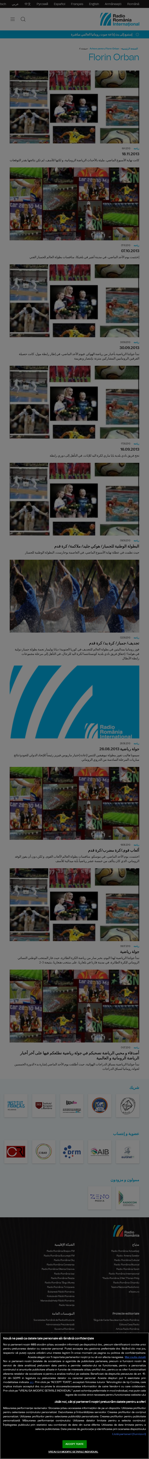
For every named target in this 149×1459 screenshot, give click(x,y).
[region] (74, 1396)
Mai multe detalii (135, 1357)
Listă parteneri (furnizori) (129, 1434)
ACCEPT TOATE (74, 1444)
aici (32, 1382)
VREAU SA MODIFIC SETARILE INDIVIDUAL (73, 1452)
